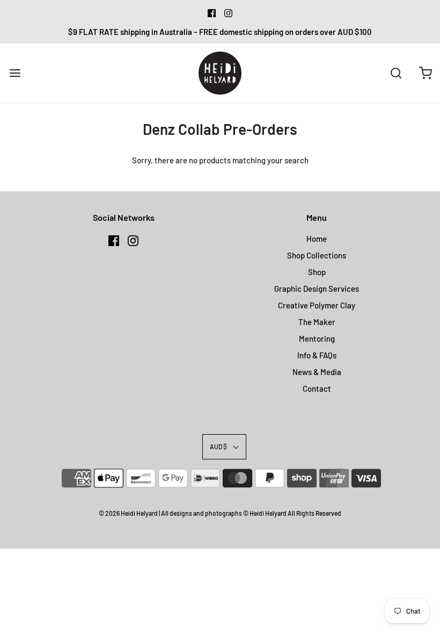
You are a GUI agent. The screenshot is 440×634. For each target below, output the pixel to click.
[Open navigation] (15, 73)
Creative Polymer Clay (316, 305)
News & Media (316, 372)
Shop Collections (316, 255)
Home (316, 238)
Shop (317, 272)
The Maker (316, 322)
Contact (317, 388)
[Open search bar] (395, 73)
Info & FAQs (316, 355)
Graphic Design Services (316, 288)
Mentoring (317, 338)
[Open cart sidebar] (425, 73)
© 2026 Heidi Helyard (128, 513)
